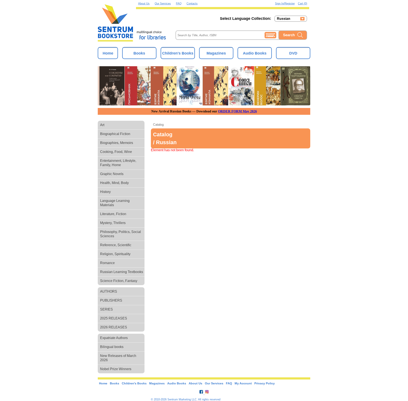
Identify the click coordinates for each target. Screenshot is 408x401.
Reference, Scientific (115, 245)
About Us (144, 3)
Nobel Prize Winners (115, 369)
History (105, 192)
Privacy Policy (264, 383)
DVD (293, 53)
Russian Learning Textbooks (121, 272)
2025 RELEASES (113, 318)
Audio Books (254, 53)
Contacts (192, 3)
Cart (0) (302, 3)
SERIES (106, 309)
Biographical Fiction (115, 134)
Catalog (158, 124)
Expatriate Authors (114, 338)
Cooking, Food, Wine (116, 152)
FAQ (178, 3)
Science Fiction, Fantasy (118, 281)
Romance (107, 263)
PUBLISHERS (111, 300)
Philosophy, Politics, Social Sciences (120, 234)
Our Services (163, 3)
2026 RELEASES (113, 327)
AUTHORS (108, 291)
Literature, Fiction (113, 214)
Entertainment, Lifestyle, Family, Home (118, 163)
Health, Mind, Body (114, 183)
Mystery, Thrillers (113, 223)
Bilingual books (111, 347)
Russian (283, 18)
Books (139, 53)
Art (102, 125)
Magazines (216, 53)
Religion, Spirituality (115, 254)
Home (108, 53)
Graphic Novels (111, 174)
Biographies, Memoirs (116, 143)
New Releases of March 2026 (118, 358)
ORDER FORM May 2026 (237, 111)
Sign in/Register (285, 3)
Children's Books (177, 53)
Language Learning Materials (115, 203)
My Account (243, 383)
